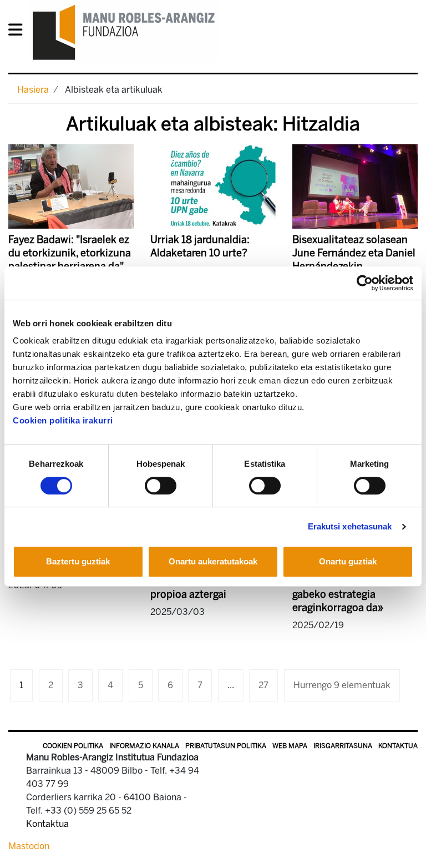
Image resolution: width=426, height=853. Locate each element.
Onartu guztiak (348, 561)
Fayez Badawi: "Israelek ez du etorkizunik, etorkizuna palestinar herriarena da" (69, 253)
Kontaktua (398, 746)
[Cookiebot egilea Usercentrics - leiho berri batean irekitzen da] (364, 283)
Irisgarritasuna (342, 746)
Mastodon (28, 846)
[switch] (160, 485)
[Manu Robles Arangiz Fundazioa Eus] (124, 32)
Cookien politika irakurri (63, 420)
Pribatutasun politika (225, 746)
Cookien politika (73, 746)
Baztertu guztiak (78, 561)
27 (263, 685)
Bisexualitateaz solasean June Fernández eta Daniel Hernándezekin (353, 253)
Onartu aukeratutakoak (213, 561)
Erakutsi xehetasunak (350, 526)
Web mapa (289, 746)
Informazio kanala (144, 746)
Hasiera (33, 89)
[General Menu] (18, 31)
